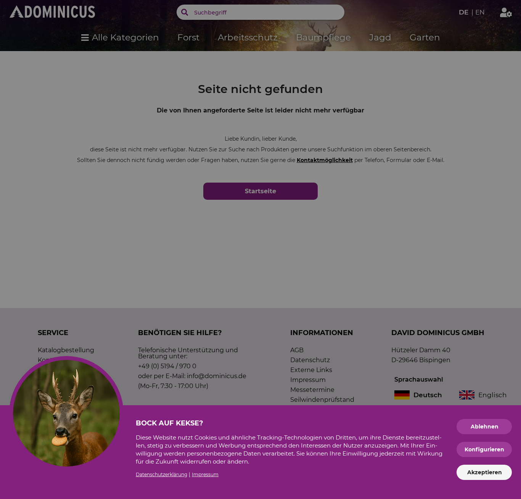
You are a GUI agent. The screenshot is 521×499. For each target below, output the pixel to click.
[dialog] (260, 249)
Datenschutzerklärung (161, 474)
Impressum (205, 474)
